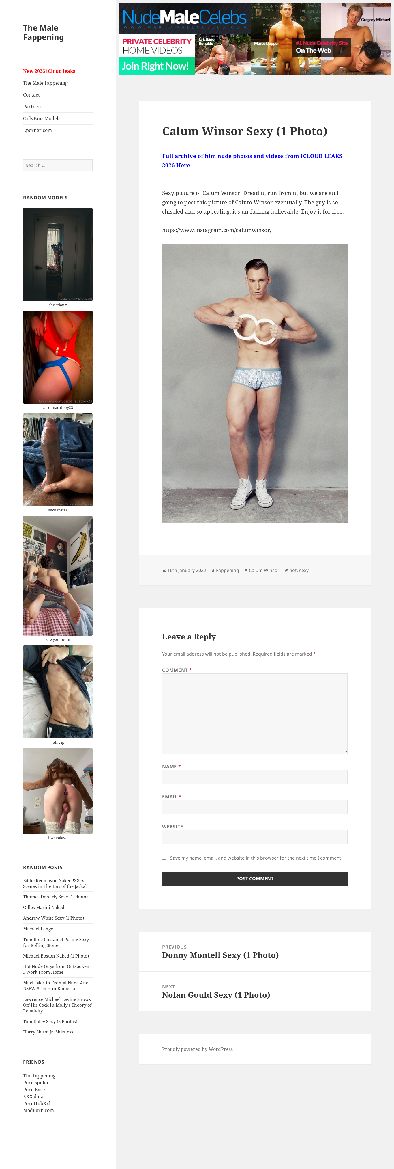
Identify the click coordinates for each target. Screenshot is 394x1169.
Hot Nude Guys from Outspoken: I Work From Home (57, 969)
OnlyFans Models (41, 118)
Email (171, 796)
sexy (304, 570)
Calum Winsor (264, 570)
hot (293, 570)
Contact (31, 95)
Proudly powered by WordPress (197, 1049)
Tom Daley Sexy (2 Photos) (50, 1021)
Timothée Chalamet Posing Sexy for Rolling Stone (56, 942)
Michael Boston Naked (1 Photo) (56, 956)
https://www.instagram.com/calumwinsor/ (216, 230)
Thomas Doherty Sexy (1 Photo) (55, 896)
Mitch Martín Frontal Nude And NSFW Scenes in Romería (56, 985)
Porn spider (36, 1082)
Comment (177, 670)
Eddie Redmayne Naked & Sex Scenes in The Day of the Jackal (55, 883)
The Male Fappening (43, 32)
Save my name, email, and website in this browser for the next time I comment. (256, 858)
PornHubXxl (36, 1103)
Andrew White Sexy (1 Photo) (53, 918)
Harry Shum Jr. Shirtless (48, 1032)
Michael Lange (38, 929)
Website (172, 826)
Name (171, 766)
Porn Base (34, 1089)
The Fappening (39, 1075)
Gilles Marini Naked (43, 907)
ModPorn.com (38, 1110)
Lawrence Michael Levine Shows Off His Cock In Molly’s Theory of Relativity (57, 1005)
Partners (32, 106)
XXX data (33, 1096)
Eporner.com (37, 130)
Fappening (227, 570)
